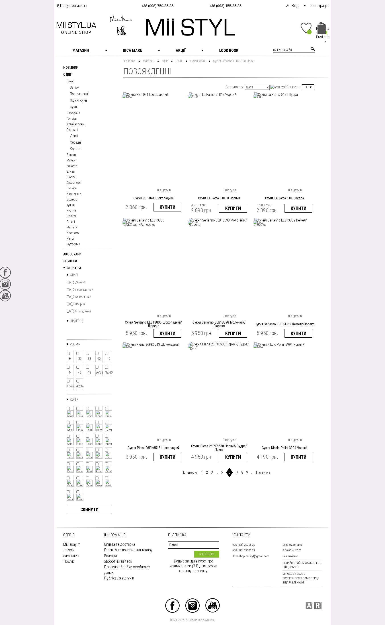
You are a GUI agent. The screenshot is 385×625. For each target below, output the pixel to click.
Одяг (67, 75)
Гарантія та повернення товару (128, 550)
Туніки (71, 205)
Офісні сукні (79, 100)
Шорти (71, 177)
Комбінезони (75, 124)
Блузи (71, 171)
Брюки (71, 155)
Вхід (295, 5)
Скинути (89, 509)
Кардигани (74, 194)
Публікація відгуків (119, 578)
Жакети (72, 166)
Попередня (190, 472)
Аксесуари (72, 254)
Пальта (71, 216)
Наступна (263, 472)
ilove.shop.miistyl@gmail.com (251, 556)
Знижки (70, 261)
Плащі (71, 222)
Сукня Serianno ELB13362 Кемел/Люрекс (285, 324)
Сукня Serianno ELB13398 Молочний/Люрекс (219, 324)
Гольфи (72, 119)
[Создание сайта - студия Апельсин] (309, 606)
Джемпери (74, 183)
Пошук (68, 561)
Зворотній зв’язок (118, 561)
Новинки (70, 68)
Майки (71, 160)
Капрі (70, 238)
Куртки (71, 211)
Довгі (74, 136)
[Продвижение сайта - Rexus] (318, 606)
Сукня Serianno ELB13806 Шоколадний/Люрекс (153, 324)
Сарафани (73, 113)
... (217, 472)
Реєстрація (319, 5)
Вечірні (75, 87)
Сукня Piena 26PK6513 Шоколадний (154, 448)
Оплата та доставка (119, 544)
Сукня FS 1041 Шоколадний (153, 198)
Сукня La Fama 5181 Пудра (284, 198)
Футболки (73, 244)
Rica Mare (132, 50)
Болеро (72, 199)
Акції (180, 50)
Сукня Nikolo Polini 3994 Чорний (284, 448)
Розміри (110, 555)
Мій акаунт (71, 544)
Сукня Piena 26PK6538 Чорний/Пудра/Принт (219, 448)
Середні (76, 142)
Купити (167, 207)
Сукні (70, 81)
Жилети (72, 227)
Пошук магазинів (73, 5)
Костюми (73, 233)
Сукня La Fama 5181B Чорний (219, 198)
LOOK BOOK (228, 50)
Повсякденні (79, 94)
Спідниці (72, 130)
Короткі (75, 149)
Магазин (80, 50)
